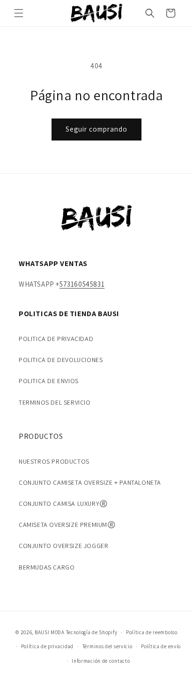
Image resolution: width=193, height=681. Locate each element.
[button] (18, 13)
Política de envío (161, 646)
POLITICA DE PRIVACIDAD (56, 338)
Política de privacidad (47, 646)
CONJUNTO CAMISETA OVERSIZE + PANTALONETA (90, 482)
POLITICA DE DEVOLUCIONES (61, 359)
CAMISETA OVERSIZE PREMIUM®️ (67, 524)
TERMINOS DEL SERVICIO (55, 402)
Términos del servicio (107, 646)
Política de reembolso (152, 632)
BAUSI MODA (50, 632)
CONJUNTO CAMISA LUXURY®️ (63, 503)
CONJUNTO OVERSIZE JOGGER (63, 545)
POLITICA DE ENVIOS (49, 381)
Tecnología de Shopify (92, 632)
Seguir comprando (96, 129)
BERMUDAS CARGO (46, 567)
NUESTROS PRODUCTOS (54, 461)
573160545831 (81, 284)
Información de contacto (101, 661)
